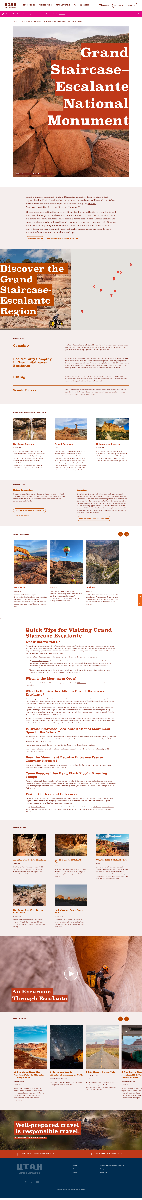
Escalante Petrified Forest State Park (89, 508)
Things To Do (45, 5)
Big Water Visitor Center (37, 807)
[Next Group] (126, 534)
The (90, 203)
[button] (82, 311)
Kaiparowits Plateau (75, 670)
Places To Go (29, 5)
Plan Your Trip (34, 238)
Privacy (102, 1169)
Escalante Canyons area (40, 661)
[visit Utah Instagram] (25, 1182)
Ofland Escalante (93, 512)
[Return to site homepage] (10, 5)
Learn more (62, 14)
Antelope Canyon (108, 807)
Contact (75, 1165)
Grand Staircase (37, 665)
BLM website (81, 683)
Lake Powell (97, 807)
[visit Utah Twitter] (31, 1182)
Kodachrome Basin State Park (112, 506)
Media (74, 1169)
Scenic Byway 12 (103, 749)
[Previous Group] (120, 534)
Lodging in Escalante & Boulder (28, 510)
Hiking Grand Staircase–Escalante (61, 238)
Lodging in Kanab (22, 515)
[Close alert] (139, 14)
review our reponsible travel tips (57, 232)
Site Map (75, 1172)
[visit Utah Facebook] (21, 1182)
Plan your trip (63, 5)
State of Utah (103, 1172)
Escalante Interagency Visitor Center (53, 801)
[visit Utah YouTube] (37, 1182)
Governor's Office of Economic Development (112, 1165)
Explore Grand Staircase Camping (93, 518)
